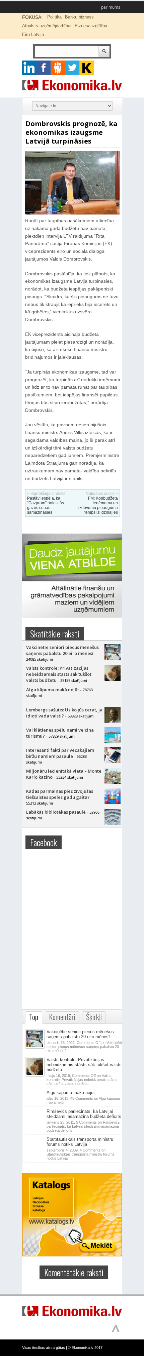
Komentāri (62, 1017)
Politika (54, 17)
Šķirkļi (94, 1017)
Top (33, 1017)
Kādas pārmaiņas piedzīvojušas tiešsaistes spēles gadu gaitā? (59, 794)
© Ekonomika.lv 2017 (85, 1348)
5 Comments (83, 1126)
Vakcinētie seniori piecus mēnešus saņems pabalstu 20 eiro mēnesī (62, 650)
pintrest (58, 68)
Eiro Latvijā (33, 34)
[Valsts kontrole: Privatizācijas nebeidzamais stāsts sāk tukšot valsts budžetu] (112, 679)
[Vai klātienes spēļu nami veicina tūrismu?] (112, 741)
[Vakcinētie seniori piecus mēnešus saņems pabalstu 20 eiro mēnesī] (112, 659)
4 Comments (81, 1154)
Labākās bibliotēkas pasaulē (56, 812)
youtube (87, 68)
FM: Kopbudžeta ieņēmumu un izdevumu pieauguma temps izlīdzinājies (98, 505)
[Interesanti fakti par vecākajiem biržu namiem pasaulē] (112, 761)
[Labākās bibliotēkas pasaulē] (112, 823)
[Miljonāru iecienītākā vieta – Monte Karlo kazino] (112, 782)
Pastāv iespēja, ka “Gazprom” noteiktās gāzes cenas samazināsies (45, 505)
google (29, 68)
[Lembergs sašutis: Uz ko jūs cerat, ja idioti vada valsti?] (112, 721)
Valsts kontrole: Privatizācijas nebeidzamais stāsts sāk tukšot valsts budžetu (58, 674)
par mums (110, 7)
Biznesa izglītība (91, 25)
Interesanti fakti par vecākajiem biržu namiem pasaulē (60, 753)
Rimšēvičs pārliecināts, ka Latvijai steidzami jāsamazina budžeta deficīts (84, 1114)
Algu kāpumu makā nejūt (52, 690)
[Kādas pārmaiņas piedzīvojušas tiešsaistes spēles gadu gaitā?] (112, 803)
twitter (72, 68)
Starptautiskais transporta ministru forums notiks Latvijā (80, 1142)
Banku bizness (79, 17)
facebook (44, 68)
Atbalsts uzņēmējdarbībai (46, 25)
